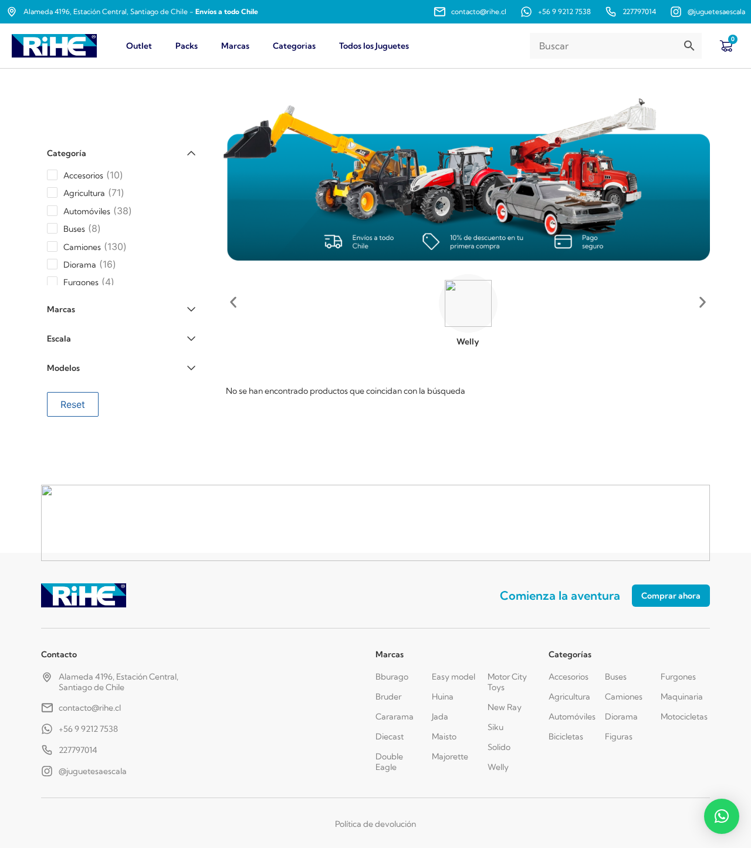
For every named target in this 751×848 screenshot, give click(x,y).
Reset (72, 404)
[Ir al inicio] (54, 46)
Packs (186, 45)
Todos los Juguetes (374, 45)
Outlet (139, 45)
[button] (233, 302)
